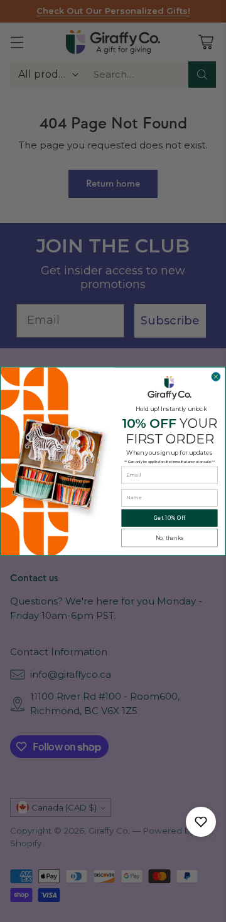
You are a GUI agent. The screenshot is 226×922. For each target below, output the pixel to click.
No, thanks (169, 537)
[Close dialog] (216, 376)
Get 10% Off (169, 517)
